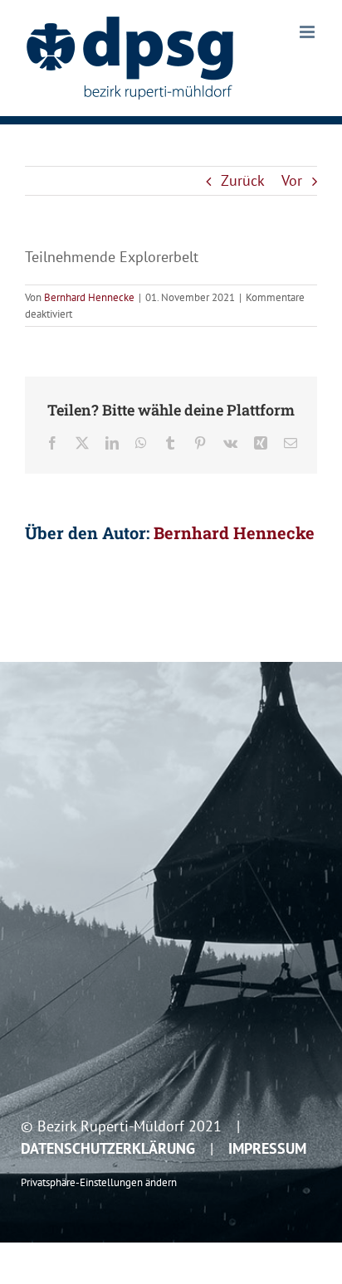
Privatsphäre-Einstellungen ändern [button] (99, 1182)
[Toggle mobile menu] (308, 32)
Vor (291, 180)
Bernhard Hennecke (89, 297)
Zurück (243, 180)
